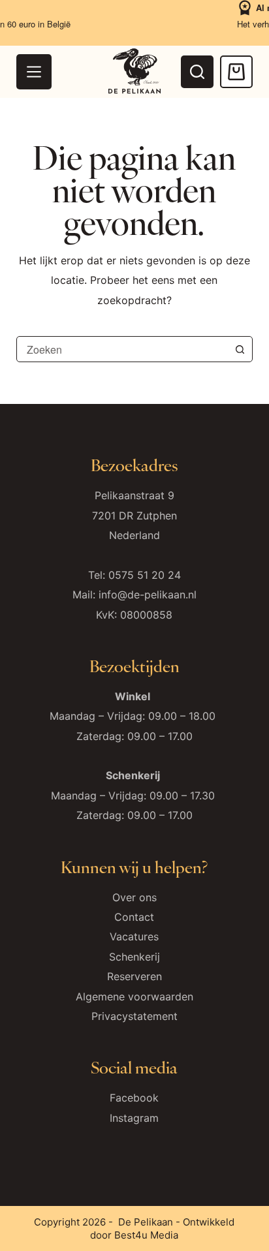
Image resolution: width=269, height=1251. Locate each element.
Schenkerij (134, 956)
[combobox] (122, 349)
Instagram (134, 1117)
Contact (134, 916)
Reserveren (134, 976)
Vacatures (134, 936)
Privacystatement (134, 1016)
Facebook (134, 1097)
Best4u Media (146, 1235)
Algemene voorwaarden (134, 996)
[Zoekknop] (239, 349)
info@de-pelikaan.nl (148, 594)
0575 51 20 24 (144, 574)
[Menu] (34, 71)
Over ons (134, 897)
